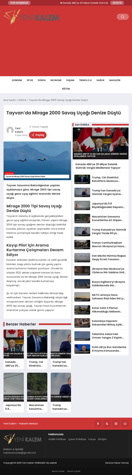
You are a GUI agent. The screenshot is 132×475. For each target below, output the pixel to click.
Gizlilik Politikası (57, 439)
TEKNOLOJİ (85, 80)
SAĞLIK (100, 80)
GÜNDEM (17, 80)
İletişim (102, 439)
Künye (92, 439)
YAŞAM (70, 80)
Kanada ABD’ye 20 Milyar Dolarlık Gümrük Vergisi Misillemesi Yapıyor (93, 3)
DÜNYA (42, 80)
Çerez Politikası (77, 439)
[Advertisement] (66, 52)
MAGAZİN (114, 80)
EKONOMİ (56, 80)
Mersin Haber (58, 471)
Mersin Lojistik (73, 471)
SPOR (30, 80)
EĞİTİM (66, 88)
